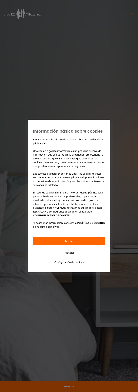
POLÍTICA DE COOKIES (91, 222)
